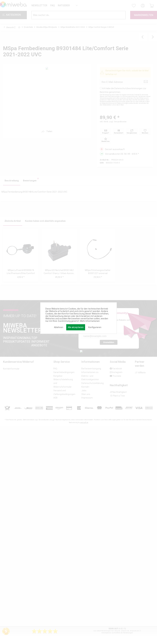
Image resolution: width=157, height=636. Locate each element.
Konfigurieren (94, 327)
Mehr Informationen (90, 321)
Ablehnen (58, 327)
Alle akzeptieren (76, 327)
